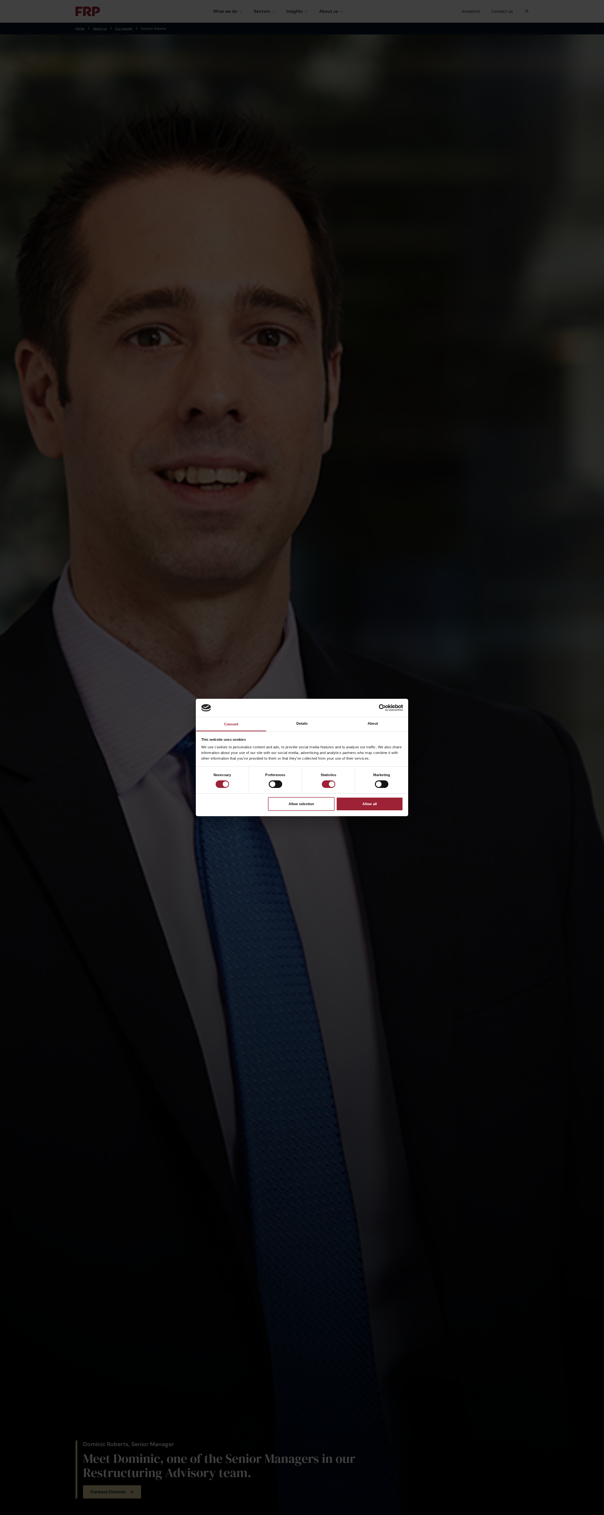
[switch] (275, 784)
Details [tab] (302, 723)
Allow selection (301, 804)
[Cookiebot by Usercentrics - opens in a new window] (382, 707)
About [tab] (373, 723)
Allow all (369, 804)
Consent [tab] (231, 724)
